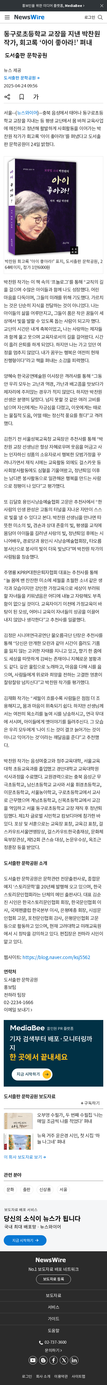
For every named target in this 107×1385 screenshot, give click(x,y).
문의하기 (53, 1350)
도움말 (53, 1330)
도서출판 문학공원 (22, 78)
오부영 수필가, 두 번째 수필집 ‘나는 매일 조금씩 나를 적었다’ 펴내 (70, 1118)
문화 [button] (10, 1189)
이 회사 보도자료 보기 (25, 1157)
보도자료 (53, 1295)
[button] (7, 97)
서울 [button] (63, 1189)
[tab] (53, 1295)
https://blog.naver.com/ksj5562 (56, 957)
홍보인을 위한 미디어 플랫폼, (53, 5)
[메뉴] (6, 17)
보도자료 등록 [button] (53, 1279)
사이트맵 (78, 1376)
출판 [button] (27, 1189)
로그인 (27, 1376)
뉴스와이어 (27, 113)
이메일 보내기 (18, 1010)
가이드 (53, 1319)
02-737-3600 (55, 1342)
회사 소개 (43, 1376)
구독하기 (92, 1103)
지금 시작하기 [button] (22, 1240)
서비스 (53, 1307)
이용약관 (61, 1376)
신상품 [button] (45, 1189)
